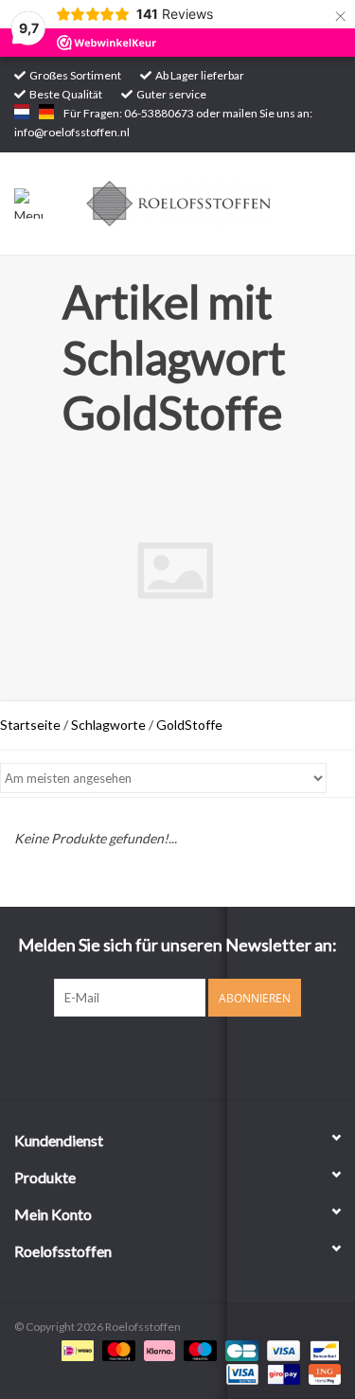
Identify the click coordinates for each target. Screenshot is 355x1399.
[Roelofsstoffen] (207, 202)
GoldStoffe (189, 725)
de (46, 111)
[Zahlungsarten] (75, 1349)
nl (21, 111)
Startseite (30, 725)
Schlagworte (108, 725)
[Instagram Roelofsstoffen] (194, 1055)
